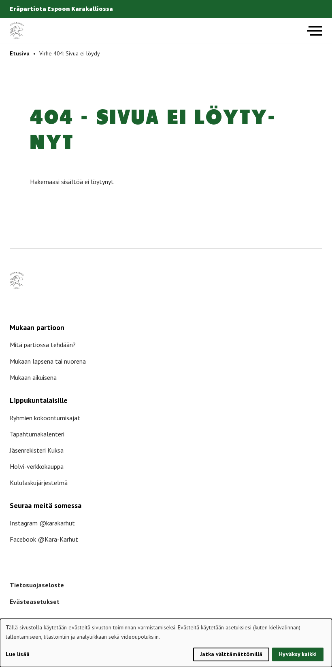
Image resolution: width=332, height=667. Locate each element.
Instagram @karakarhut (42, 523)
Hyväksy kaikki (298, 654)
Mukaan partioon (37, 327)
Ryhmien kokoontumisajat (45, 418)
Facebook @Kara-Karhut (44, 539)
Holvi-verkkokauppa (37, 466)
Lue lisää (18, 654)
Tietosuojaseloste (37, 585)
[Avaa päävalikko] (314, 30)
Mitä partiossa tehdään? (43, 345)
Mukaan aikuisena (33, 377)
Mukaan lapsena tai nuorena (48, 361)
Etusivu (20, 53)
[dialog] (166, 643)
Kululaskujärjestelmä (39, 483)
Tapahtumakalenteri (37, 434)
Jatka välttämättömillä (231, 654)
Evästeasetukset (35, 601)
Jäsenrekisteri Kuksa (37, 450)
